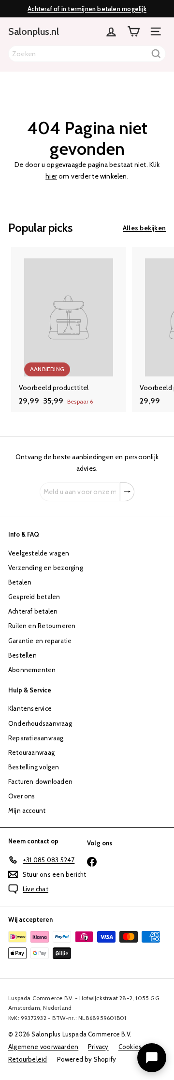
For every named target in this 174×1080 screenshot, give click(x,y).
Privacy (98, 1046)
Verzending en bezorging (45, 567)
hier (51, 176)
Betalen (19, 582)
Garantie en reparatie (40, 641)
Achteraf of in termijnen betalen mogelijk (87, 9)
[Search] (156, 53)
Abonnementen (32, 670)
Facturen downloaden (40, 781)
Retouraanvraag (31, 752)
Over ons (21, 796)
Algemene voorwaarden (43, 1046)
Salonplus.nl (33, 31)
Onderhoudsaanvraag (40, 723)
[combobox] (87, 53)
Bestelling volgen (33, 767)
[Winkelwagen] (133, 31)
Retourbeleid (27, 1059)
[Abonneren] (127, 492)
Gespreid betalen (34, 596)
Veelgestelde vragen (38, 553)
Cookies (130, 1046)
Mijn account (27, 810)
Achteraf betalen (33, 611)
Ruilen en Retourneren (41, 626)
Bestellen (22, 655)
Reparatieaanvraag (36, 738)
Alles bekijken (144, 228)
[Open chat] (151, 1057)
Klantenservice (30, 708)
